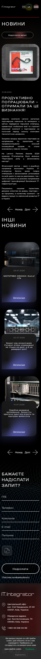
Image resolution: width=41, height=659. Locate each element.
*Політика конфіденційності (16, 577)
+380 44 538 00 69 (17, 628)
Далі (27, 209)
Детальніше (19, 298)
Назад (19, 209)
